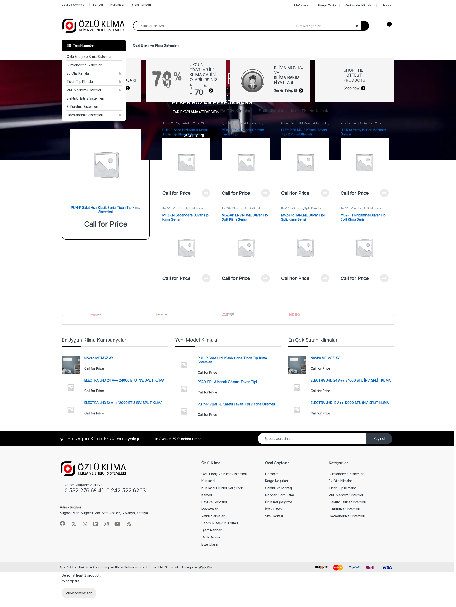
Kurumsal (117, 4)
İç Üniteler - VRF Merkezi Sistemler (304, 123)
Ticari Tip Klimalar (80, 82)
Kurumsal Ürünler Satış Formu (223, 488)
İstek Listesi (274, 509)
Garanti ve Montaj (278, 488)
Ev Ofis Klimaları (79, 73)
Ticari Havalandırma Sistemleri (362, 125)
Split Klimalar (271, 110)
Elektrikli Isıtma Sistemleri (85, 98)
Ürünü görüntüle (203, 193)
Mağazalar (302, 5)
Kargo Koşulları (276, 481)
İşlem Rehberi (141, 4)
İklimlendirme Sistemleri (84, 65)
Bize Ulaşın (209, 544)
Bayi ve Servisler (74, 4)
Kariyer (98, 4)
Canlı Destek (211, 537)
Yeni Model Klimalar (359, 5)
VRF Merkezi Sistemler (84, 90)
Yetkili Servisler (213, 516)
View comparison (79, 593)
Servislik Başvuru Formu (219, 523)
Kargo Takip (327, 5)
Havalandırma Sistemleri (85, 115)
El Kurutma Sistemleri (82, 106)
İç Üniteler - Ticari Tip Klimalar (242, 123)
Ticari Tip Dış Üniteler (176, 123)
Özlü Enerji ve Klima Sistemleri (89, 57)
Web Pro (205, 567)
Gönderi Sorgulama (280, 495)
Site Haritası (274, 516)
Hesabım (388, 5)
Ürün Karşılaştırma (278, 502)
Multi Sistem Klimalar (311, 110)
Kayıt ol (379, 439)
